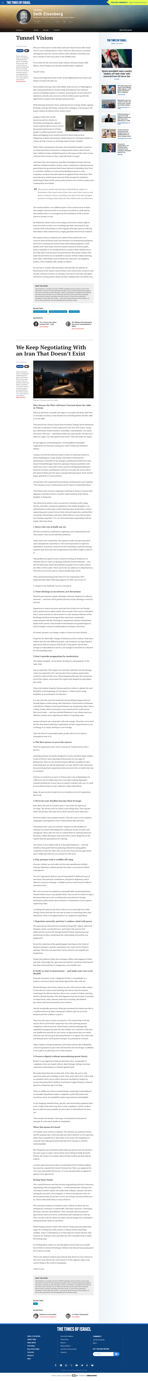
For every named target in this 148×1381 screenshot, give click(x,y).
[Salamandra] (92, 1375)
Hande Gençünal (43, 326)
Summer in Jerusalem (47, 1314)
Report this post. (21, 81)
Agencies (120, 154)
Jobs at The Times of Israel (68, 1349)
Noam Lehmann (122, 123)
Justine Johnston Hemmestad (47, 1316)
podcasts (30, 1355)
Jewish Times (31, 1339)
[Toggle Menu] (2, 2)
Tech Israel (31, 1346)
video (29, 1359)
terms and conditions (67, 1336)
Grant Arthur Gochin (78, 328)
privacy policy (64, 1339)
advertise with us (66, 1346)
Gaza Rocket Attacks (40, 311)
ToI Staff (116, 79)
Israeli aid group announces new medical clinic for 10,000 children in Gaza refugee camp (124, 133)
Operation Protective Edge (58, 311)
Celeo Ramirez (76, 1316)
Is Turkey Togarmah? (80, 1314)
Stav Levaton (121, 94)
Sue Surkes (121, 138)
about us (63, 1343)
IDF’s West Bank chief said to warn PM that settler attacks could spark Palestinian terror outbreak (124, 89)
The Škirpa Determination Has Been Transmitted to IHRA (82, 324)
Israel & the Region (33, 1336)
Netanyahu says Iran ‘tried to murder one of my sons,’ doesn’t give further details (124, 102)
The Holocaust (74, 311)
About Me (45, 30)
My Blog (36, 30)
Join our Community (119, 2)
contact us (64, 1352)
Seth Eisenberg (48, 14)
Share (21, 50)
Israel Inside (31, 1343)
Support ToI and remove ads (137, 2)
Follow (36, 22)
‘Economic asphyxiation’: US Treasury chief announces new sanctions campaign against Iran (124, 148)
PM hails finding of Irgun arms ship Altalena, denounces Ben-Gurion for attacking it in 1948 (124, 117)
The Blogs (37, 10)
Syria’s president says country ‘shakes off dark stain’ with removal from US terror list (117, 74)
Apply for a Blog (126, 30)
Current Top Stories (117, 43)
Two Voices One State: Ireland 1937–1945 (48, 323)
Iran (35, 1304)
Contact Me (56, 30)
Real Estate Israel (33, 1349)
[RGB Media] (75, 1375)
